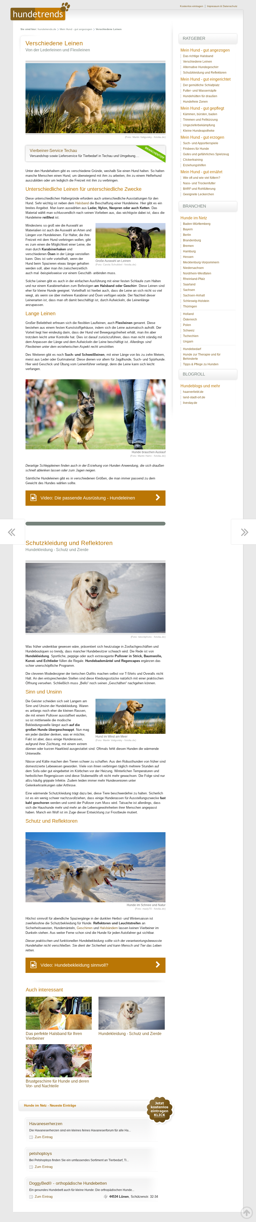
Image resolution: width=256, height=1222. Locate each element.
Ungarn (188, 341)
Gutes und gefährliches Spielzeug (206, 154)
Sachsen (189, 290)
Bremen (188, 246)
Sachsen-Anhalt (194, 295)
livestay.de (190, 403)
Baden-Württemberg (196, 224)
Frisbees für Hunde (196, 148)
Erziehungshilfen (194, 165)
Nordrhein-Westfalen (197, 273)
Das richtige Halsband (198, 56)
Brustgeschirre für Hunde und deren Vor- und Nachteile (57, 1083)
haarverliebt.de (193, 392)
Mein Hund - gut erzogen (202, 137)
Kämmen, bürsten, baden (200, 114)
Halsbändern (109, 928)
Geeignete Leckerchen (198, 194)
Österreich (190, 319)
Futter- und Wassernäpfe (199, 90)
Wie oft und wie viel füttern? (201, 178)
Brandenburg (192, 240)
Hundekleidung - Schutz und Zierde (130, 1033)
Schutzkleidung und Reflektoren (204, 72)
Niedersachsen (193, 268)
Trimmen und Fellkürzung (200, 119)
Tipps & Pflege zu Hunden (200, 364)
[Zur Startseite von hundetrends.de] (40, 20)
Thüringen (190, 306)
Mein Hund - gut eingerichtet (205, 79)
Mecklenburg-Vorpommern (201, 262)
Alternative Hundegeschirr (200, 67)
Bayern (188, 229)
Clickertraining (193, 159)
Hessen (188, 257)
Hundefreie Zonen (195, 101)
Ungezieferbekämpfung (199, 125)
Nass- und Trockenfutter (199, 183)
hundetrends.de (47, 29)
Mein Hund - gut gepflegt (202, 108)
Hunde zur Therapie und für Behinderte (201, 357)
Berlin (187, 235)
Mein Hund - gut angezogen (76, 29)
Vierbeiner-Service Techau (53, 150)
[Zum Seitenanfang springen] (246, 1212)
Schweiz (188, 330)
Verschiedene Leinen (197, 61)
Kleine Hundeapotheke (198, 130)
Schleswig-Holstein (196, 301)
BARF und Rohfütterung (199, 189)
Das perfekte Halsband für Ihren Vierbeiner (54, 1035)
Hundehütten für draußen (200, 96)
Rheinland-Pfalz (194, 279)
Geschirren (84, 928)
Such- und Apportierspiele (200, 143)
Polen (187, 325)
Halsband (82, 203)
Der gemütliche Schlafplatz (201, 85)
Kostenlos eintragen (191, 6)
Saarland (189, 284)
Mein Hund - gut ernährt (201, 172)
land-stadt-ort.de (194, 397)
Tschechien (190, 336)
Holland (188, 314)
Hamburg (189, 251)
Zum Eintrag (43, 1137)
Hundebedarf (192, 349)
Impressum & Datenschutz (222, 6)
